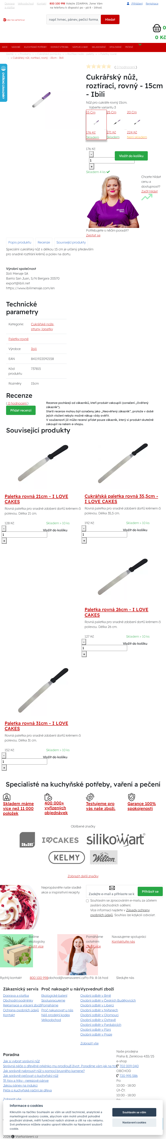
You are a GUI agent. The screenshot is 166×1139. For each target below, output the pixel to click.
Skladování (98, 47)
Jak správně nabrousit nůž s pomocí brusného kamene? (44, 1071)
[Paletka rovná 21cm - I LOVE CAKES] (43, 463)
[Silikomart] (116, 840)
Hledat (110, 19)
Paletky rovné (19, 339)
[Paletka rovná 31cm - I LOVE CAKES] (43, 690)
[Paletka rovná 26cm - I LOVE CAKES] (123, 576)
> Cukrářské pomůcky (48, 53)
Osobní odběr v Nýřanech (99, 1010)
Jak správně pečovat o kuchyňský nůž (30, 1076)
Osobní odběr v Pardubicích (100, 1025)
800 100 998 (39, 978)
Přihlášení (137, 3)
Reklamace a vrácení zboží (22, 1005)
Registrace (152, 3)
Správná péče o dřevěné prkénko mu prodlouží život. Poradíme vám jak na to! (59, 1066)
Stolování (115, 47)
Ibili (34, 349)
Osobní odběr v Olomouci (99, 1015)
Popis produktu (19, 242)
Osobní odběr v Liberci (97, 1005)
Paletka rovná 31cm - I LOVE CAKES (36, 726)
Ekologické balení (54, 995)
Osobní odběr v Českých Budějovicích (108, 1000)
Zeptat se (93, 235)
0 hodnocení (126, 67)
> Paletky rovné (107, 53)
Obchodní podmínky (18, 1000)
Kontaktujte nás (123, 941)
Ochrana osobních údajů (21, 1010)
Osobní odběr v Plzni (95, 1029)
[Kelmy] (66, 857)
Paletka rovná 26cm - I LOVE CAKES (116, 612)
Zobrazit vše (89, 1043)
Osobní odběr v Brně (95, 995)
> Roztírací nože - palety (79, 53)
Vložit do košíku (131, 156)
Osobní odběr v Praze (96, 1034)
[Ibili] (27, 840)
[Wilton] (104, 857)
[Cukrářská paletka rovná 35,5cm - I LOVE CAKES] (123, 463)
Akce (4, 47)
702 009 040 (129, 1066)
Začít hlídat (149, 191)
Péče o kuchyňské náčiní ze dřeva (27, 1090)
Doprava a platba (10, 5)
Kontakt (9, 1015)
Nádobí (16, 47)
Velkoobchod (26, 3)
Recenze (44, 242)
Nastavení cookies (134, 1122)
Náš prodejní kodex (55, 1015)
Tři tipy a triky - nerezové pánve (26, 1080)
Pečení (129, 47)
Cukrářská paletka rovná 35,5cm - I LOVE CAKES (121, 498)
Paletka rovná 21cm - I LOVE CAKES (36, 499)
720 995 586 (129, 1076)
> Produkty (24, 53)
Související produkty (71, 242)
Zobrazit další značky (83, 876)
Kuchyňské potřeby (35, 47)
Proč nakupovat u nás (57, 1010)
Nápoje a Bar (80, 47)
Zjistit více (36, 946)
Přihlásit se (150, 891)
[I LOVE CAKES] (60, 840)
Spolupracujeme (53, 1000)
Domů (9, 53)
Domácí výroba (59, 47)
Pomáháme (49, 1005)
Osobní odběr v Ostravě (98, 1020)
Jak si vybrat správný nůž (21, 1061)
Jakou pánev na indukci (20, 1085)
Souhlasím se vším (134, 1112)
